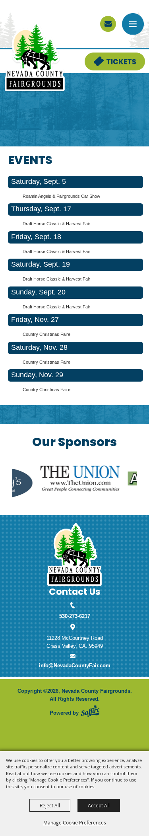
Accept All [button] (99, 805)
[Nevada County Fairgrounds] (35, 57)
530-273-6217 (74, 616)
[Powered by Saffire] (90, 711)
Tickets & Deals (103, 56)
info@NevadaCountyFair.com (74, 665)
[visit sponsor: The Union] (66, 479)
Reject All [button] (50, 805)
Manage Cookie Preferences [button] (74, 822)
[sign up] (108, 24)
